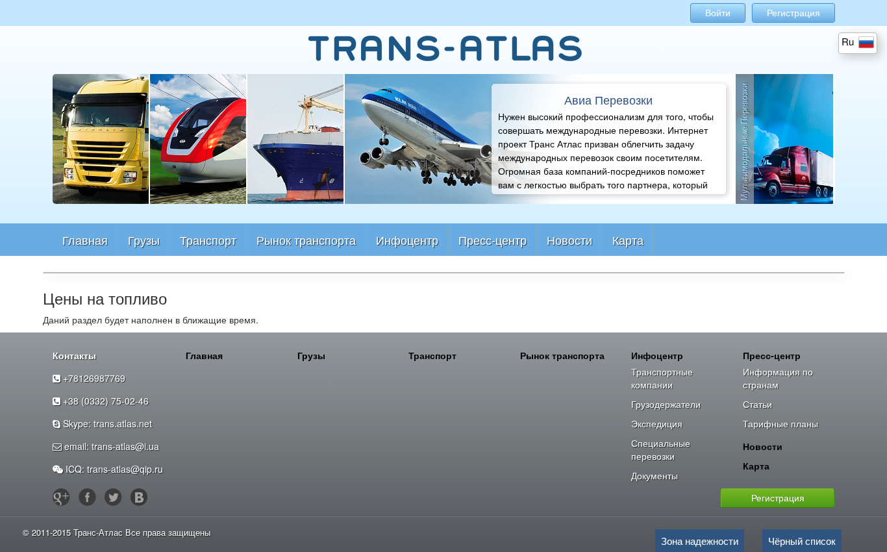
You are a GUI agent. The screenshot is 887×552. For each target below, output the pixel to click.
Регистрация (793, 13)
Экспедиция (656, 423)
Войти (718, 13)
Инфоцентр (407, 239)
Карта (627, 239)
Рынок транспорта (306, 239)
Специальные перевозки (660, 449)
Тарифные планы (780, 423)
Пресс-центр (492, 239)
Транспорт (208, 239)
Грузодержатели (666, 403)
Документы (654, 475)
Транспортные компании (662, 378)
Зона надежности (699, 540)
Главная (85, 239)
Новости (569, 239)
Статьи (757, 403)
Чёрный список (802, 540)
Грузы (144, 239)
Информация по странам (778, 378)
